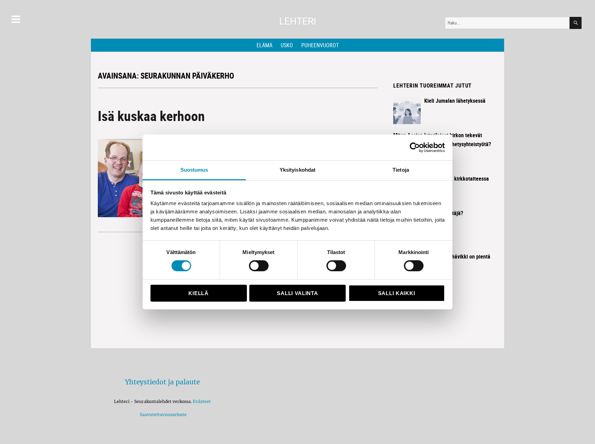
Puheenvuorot (320, 45)
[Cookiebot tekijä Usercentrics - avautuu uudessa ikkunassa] (415, 147)
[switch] (259, 265)
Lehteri (297, 21)
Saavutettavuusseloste (162, 414)
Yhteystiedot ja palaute (162, 382)
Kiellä (198, 293)
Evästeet (202, 401)
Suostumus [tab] (194, 170)
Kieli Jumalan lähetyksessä (455, 100)
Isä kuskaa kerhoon (151, 116)
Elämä (264, 45)
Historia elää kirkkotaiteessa (456, 178)
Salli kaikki (396, 293)
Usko (287, 45)
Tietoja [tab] (401, 170)
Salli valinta (297, 293)
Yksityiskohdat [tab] (297, 170)
